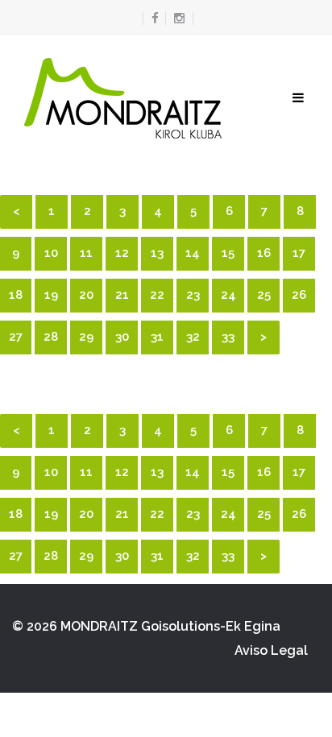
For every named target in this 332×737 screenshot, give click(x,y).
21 (122, 295)
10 (51, 253)
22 (157, 295)
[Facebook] (151, 18)
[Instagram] (179, 18)
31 (157, 336)
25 (264, 295)
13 (157, 253)
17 (299, 253)
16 (264, 253)
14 (192, 253)
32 (193, 336)
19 (51, 295)
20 (86, 295)
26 (299, 295)
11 (86, 253)
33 (228, 336)
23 (193, 295)
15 (228, 253)
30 (122, 336)
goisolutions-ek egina (210, 626)
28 (51, 336)
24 (228, 295)
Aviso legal (271, 650)
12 (122, 253)
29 (86, 336)
